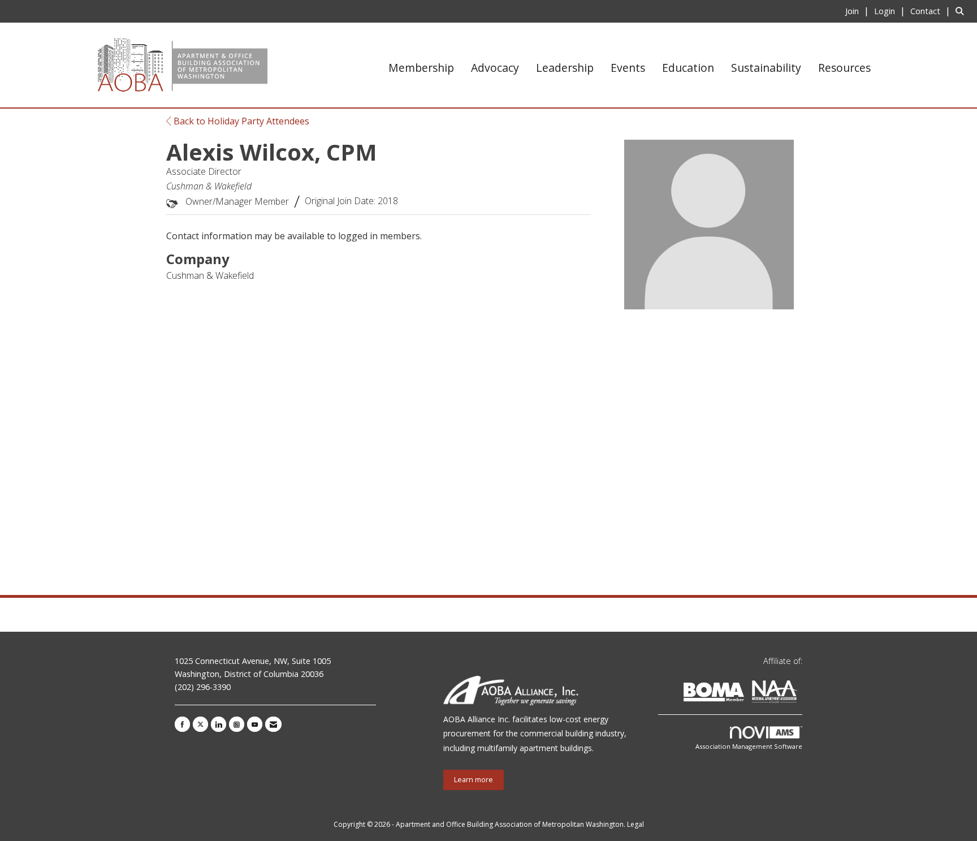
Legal (635, 824)
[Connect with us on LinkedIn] (218, 724)
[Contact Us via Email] (273, 724)
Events (628, 67)
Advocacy (495, 67)
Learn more (473, 779)
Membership (421, 67)
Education (688, 67)
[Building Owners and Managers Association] (800, 693)
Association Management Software (748, 746)
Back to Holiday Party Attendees (240, 121)
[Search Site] (962, 11)
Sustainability (766, 67)
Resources (844, 67)
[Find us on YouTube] (254, 724)
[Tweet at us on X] (200, 724)
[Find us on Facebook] (182, 724)
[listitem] (858, 11)
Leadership (565, 67)
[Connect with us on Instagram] (236, 724)
